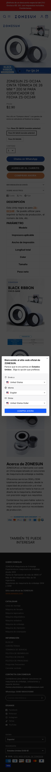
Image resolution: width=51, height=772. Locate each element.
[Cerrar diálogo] (47, 358)
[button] (25, 382)
